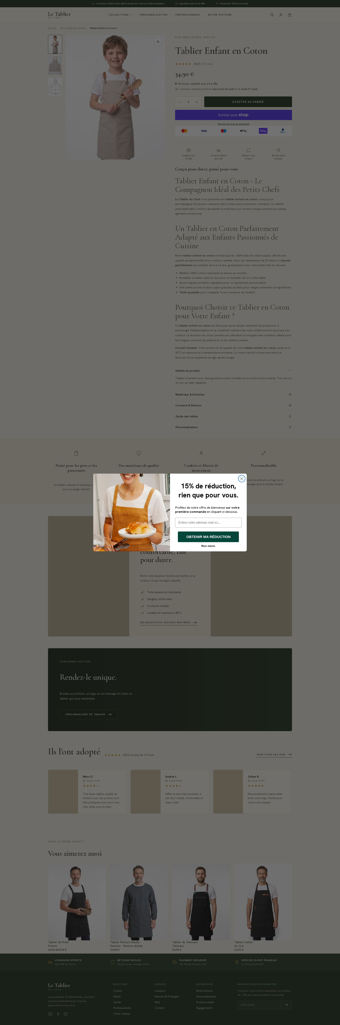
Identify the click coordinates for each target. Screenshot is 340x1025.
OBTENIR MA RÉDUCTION (208, 537)
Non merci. (208, 545)
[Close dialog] (241, 478)
